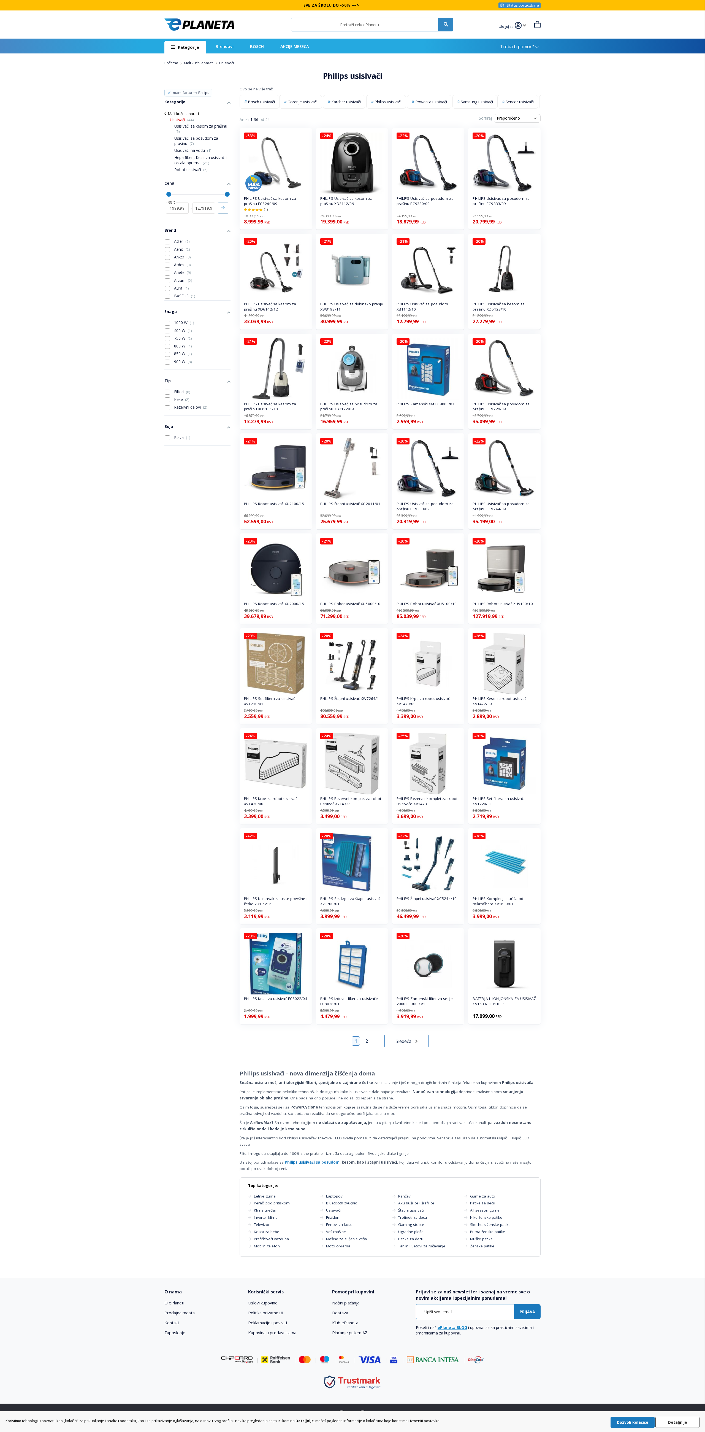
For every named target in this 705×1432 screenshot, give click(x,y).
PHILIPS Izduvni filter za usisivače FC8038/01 (349, 1001)
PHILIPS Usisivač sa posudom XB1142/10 (422, 306)
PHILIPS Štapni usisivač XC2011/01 (350, 503)
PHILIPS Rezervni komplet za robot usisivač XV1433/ (350, 801)
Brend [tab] (170, 230)
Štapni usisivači (411, 1210)
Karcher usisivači (346, 101)
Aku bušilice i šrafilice (416, 1203)
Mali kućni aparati (199, 62)
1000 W (183, 322)
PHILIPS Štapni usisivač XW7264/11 (350, 698)
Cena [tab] (169, 183)
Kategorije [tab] (174, 101)
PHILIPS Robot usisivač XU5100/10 (427, 603)
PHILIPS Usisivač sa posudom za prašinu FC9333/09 (501, 201)
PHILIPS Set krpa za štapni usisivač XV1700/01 (350, 901)
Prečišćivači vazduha (271, 1238)
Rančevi (404, 1196)
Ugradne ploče (411, 1231)
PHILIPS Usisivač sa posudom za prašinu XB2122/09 (348, 406)
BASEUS (184, 295)
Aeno (181, 249)
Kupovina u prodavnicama (272, 1332)
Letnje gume (265, 1196)
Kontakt (171, 1322)
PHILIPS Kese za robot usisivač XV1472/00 (499, 701)
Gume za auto (482, 1196)
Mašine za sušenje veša (346, 1238)
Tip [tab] (167, 380)
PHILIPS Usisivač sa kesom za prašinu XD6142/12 (270, 306)
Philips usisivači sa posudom (312, 1162)
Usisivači (333, 1210)
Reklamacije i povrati (267, 1322)
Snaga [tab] (170, 311)
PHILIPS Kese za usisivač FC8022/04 (275, 998)
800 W (182, 346)
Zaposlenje (174, 1332)
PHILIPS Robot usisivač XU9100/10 (503, 603)
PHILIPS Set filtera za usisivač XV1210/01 (269, 701)
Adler (181, 241)
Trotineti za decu (412, 1217)
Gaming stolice (411, 1224)
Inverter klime (266, 1217)
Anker (182, 257)
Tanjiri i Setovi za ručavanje (421, 1246)
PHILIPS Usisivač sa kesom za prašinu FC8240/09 (270, 201)
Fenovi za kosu (339, 1224)
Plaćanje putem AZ (349, 1332)
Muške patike (481, 1238)
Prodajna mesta (179, 1312)
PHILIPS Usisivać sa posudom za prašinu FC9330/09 (425, 201)
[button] (507, 26)
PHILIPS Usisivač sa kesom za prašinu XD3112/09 (346, 201)
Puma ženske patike (487, 1231)
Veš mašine (336, 1231)
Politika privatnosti (265, 1312)
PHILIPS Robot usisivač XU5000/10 (350, 603)
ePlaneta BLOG (452, 1327)
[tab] (202, 1292)
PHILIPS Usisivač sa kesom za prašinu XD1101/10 (270, 406)
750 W (182, 338)
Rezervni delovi (190, 407)
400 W (182, 330)
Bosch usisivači (261, 101)
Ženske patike (482, 1246)
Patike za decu (410, 1238)
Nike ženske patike (486, 1217)
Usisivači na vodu (193, 150)
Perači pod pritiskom (272, 1203)
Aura (181, 288)
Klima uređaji (265, 1210)
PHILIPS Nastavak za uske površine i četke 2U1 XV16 (275, 901)
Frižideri (332, 1217)
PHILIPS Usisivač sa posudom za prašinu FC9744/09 (501, 506)
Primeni (223, 208)
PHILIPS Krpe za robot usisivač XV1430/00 (270, 801)
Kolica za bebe (266, 1231)
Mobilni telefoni (267, 1246)
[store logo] (199, 24)
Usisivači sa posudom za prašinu (196, 141)
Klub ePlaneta (345, 1322)
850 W (182, 353)
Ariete (182, 272)
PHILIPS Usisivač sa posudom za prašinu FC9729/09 (501, 406)
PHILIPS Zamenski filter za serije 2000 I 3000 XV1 (425, 1001)
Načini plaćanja (345, 1303)
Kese (181, 399)
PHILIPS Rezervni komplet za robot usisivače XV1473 (427, 801)
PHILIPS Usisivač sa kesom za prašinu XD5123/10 (499, 306)
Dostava (340, 1312)
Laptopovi (334, 1196)
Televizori (262, 1224)
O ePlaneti (174, 1303)
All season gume (485, 1210)
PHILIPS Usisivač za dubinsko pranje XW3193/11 (351, 306)
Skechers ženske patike (490, 1224)
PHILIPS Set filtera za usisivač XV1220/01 (498, 801)
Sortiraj (485, 118)
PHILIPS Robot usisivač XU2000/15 (274, 603)
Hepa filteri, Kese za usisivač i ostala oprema (200, 160)
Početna (171, 62)
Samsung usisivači (477, 101)
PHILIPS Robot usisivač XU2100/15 (274, 503)
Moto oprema (338, 1246)
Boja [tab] (168, 426)
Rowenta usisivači (431, 101)
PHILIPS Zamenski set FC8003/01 (426, 403)
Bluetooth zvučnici (341, 1203)
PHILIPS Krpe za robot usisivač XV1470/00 (423, 701)
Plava (181, 437)
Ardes (182, 264)
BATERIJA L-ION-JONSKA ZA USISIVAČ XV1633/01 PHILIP (504, 1001)
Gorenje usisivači (303, 101)
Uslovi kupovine (263, 1303)
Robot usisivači (191, 169)
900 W (182, 361)
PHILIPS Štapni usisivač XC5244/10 (427, 898)
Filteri (181, 391)
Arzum (182, 280)
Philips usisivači (388, 101)
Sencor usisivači (520, 101)
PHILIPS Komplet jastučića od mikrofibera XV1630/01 (498, 901)
